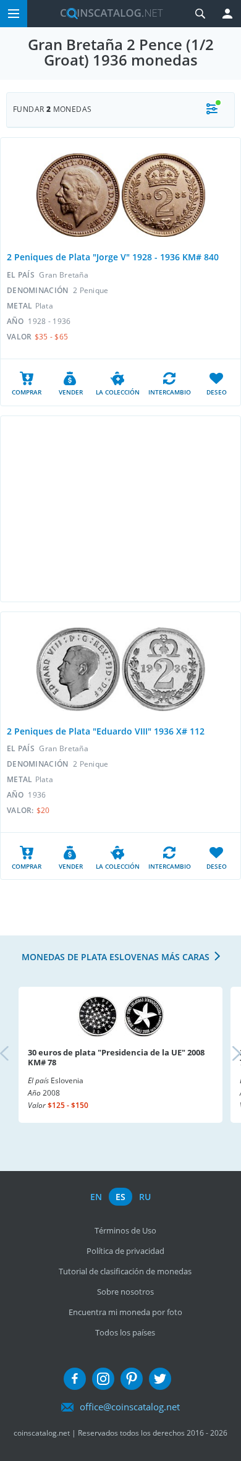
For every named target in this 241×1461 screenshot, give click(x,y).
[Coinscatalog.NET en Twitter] (160, 1379)
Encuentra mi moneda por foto (125, 1312)
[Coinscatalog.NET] (106, 13)
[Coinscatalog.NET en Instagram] (103, 1379)
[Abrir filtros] (212, 110)
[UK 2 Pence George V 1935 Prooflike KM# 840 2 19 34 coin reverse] (163, 195)
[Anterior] (15, 1054)
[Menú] (13, 13)
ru (145, 1197)
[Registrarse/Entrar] (227, 13)
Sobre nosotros (125, 1291)
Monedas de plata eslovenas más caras (115, 957)
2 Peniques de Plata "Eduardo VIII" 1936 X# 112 (106, 731)
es (120, 1197)
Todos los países (125, 1332)
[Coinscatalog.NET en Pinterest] (131, 1379)
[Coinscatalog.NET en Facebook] (75, 1379)
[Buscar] (200, 13)
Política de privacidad (125, 1250)
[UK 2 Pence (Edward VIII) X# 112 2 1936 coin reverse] (163, 669)
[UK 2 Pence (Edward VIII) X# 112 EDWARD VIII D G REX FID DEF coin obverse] (78, 669)
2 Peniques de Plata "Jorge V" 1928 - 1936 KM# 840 (113, 257)
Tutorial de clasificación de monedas (125, 1271)
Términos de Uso (125, 1230)
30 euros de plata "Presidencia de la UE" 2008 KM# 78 (116, 1057)
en (96, 1197)
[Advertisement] (120, 508)
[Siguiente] (226, 1054)
